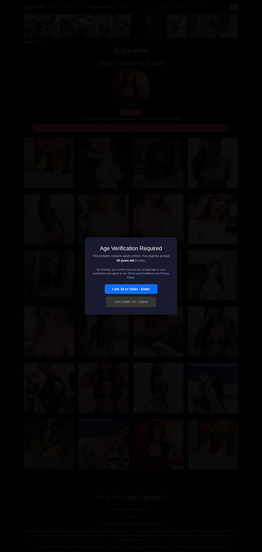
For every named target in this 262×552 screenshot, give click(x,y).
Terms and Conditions (141, 273)
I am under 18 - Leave (131, 302)
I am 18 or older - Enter (131, 289)
